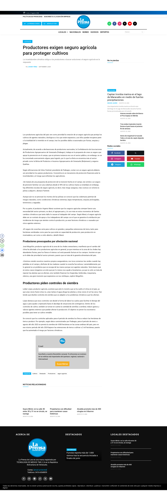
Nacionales (111, 90)
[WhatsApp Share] (2, 245)
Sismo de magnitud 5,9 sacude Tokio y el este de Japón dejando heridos (132, 138)
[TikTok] (40, 479)
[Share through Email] (2, 255)
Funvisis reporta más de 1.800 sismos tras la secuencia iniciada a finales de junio (82, 455)
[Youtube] (130, 24)
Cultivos (34, 373)
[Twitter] (125, 24)
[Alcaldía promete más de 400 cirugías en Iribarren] (89, 397)
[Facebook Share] (2, 236)
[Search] (142, 32)
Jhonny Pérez (32, 67)
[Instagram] (120, 24)
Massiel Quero (112, 103)
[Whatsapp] (109, 24)
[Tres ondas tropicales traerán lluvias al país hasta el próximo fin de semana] (112, 127)
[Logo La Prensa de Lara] (83, 22)
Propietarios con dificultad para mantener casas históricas (60, 411)
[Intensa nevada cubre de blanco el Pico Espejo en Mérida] (112, 116)
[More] (80, 72)
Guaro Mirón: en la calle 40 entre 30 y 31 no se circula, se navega (35, 411)
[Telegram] (34, 479)
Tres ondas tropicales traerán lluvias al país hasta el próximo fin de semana (131, 126)
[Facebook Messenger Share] (2, 250)
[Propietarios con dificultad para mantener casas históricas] (62, 397)
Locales (27, 41)
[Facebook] (114, 24)
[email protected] (40, 470)
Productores (51, 373)
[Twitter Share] (2, 241)
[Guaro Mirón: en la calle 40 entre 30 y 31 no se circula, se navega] (35, 397)
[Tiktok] (135, 24)
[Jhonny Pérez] (24, 67)
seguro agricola (62, 373)
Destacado (43, 373)
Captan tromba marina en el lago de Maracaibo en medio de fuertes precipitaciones (125, 97)
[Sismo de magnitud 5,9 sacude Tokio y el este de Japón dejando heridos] (112, 138)
